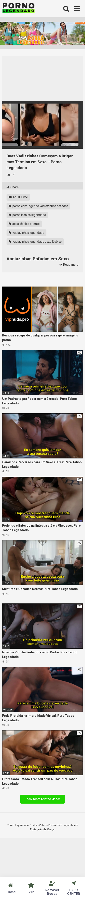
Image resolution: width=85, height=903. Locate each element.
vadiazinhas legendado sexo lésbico (37, 241)
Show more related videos (43, 799)
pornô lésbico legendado (29, 215)
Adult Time (20, 197)
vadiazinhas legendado (28, 232)
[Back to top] (77, 894)
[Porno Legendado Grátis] (18, 8)
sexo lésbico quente (26, 224)
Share (14, 187)
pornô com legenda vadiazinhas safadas (40, 206)
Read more (70, 264)
